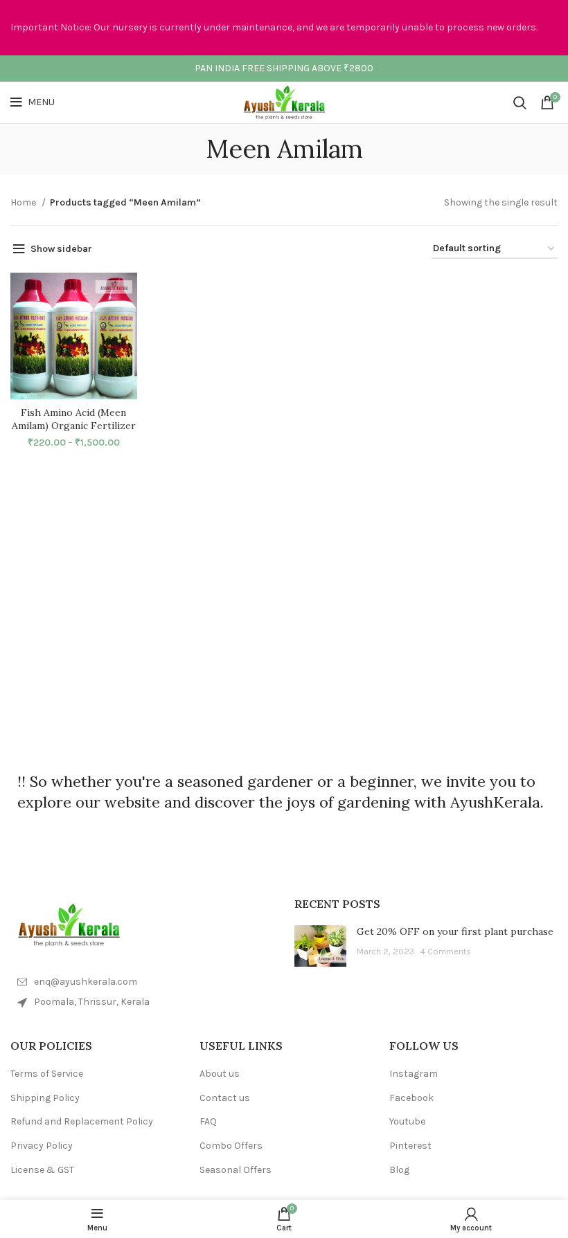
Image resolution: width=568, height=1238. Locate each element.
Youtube (407, 1121)
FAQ (208, 1121)
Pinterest (410, 1145)
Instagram (413, 1074)
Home (24, 202)
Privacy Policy (41, 1145)
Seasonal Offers (235, 1170)
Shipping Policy (45, 1098)
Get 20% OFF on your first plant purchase (455, 931)
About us (219, 1074)
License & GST (42, 1170)
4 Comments (445, 951)
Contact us (224, 1098)
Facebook (411, 1098)
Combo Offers (231, 1145)
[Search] (519, 102)
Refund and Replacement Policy (81, 1121)
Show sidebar (61, 249)
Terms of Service (46, 1074)
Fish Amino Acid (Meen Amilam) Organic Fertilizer (74, 419)
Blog (399, 1170)
